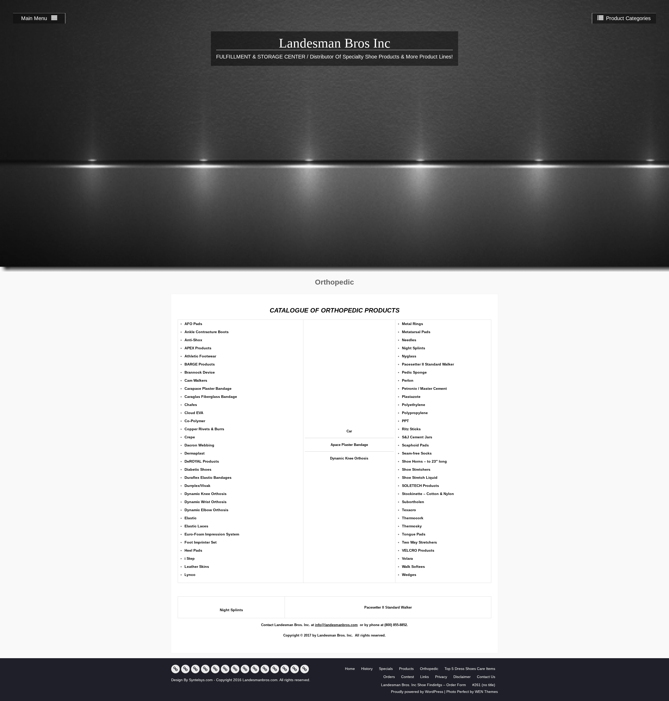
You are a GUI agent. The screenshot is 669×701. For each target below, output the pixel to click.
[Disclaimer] (274, 669)
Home (350, 669)
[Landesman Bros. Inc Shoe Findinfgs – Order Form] (294, 669)
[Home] (175, 669)
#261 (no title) (483, 685)
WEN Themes (486, 692)
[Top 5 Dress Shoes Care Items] (225, 669)
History (367, 669)
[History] (185, 669)
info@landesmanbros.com (336, 625)
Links (424, 677)
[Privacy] (265, 669)
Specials (386, 669)
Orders (389, 677)
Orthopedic (429, 669)
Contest (407, 677)
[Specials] (195, 669)
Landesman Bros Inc (334, 43)
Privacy (441, 677)
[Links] (255, 669)
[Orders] (235, 669)
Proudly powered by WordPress (417, 692)
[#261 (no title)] (304, 669)
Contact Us (486, 677)
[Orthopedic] (215, 669)
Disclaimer (462, 677)
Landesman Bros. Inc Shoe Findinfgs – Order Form (423, 685)
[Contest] (245, 669)
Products (406, 669)
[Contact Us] (284, 669)
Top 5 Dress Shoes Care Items (470, 669)
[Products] (205, 669)
